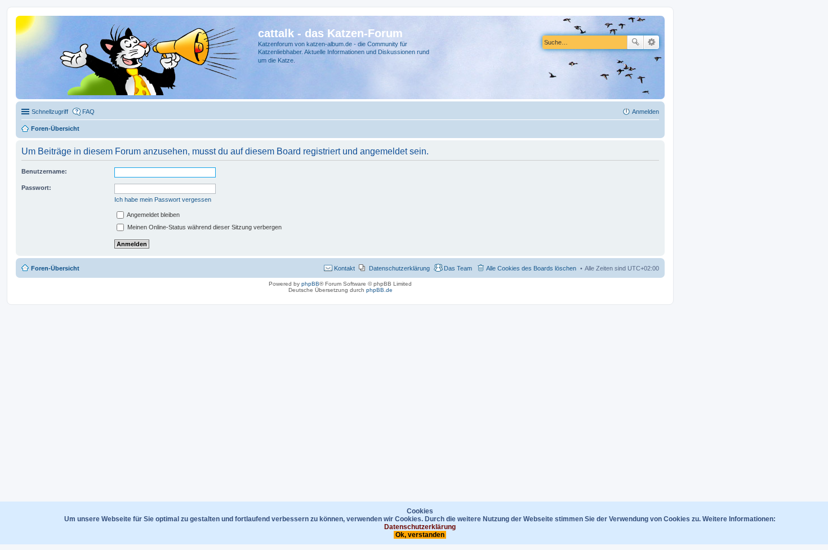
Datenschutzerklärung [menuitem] (399, 268)
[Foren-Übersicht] (138, 57)
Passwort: (36, 187)
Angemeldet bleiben (153, 214)
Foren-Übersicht (55, 268)
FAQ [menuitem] (88, 111)
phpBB (310, 284)
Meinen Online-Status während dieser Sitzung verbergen (204, 227)
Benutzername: (44, 171)
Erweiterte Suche (651, 42)
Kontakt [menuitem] (344, 268)
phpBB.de (379, 290)
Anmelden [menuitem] (645, 111)
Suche (635, 42)
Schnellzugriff (50, 111)
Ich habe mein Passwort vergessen (162, 199)
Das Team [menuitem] (458, 268)
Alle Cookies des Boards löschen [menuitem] (531, 268)
